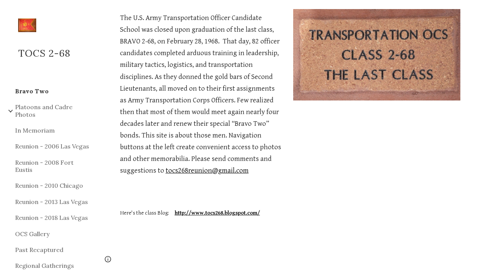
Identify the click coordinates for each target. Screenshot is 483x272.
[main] (201, 115)
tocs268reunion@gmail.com (207, 171)
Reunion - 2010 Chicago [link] (49, 185)
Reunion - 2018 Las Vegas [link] (51, 217)
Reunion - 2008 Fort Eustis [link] (44, 166)
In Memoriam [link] (35, 130)
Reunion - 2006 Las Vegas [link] (52, 146)
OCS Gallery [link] (32, 234)
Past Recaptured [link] (39, 249)
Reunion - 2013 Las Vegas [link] (51, 202)
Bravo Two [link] (32, 91)
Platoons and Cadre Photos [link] (43, 110)
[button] (474, 11)
